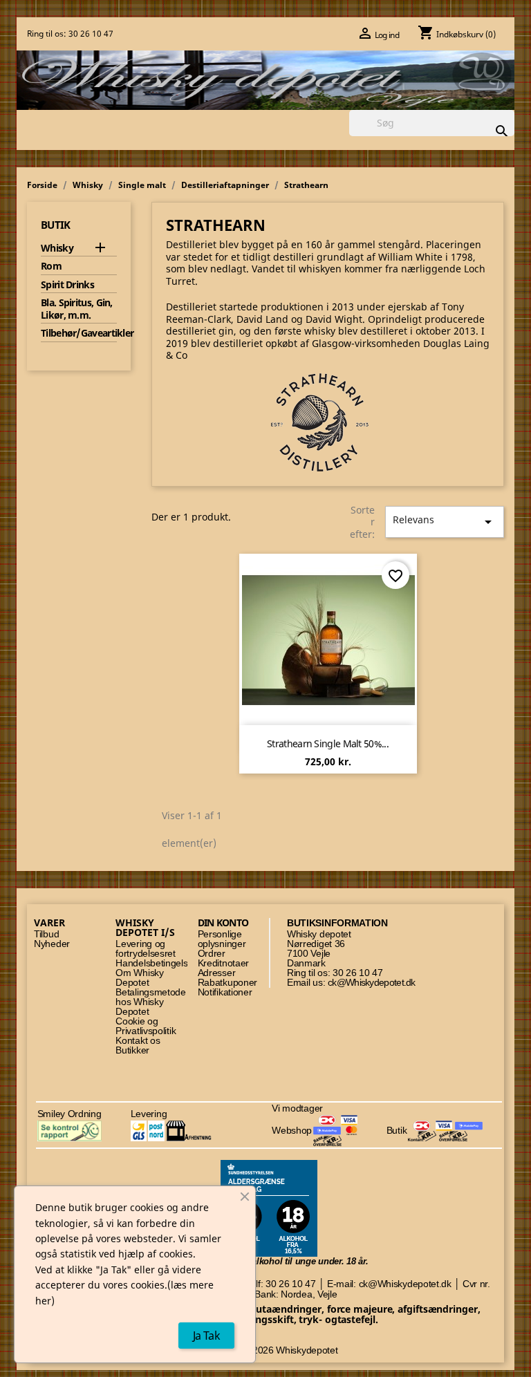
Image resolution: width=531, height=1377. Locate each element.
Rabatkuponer (227, 982)
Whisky (57, 248)
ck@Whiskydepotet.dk (372, 982)
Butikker (132, 1050)
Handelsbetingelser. (156, 963)
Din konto (223, 922)
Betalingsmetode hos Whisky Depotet (150, 1002)
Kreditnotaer (223, 963)
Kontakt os (137, 1041)
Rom (51, 266)
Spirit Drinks (67, 285)
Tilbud (46, 934)
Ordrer (211, 953)
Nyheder (52, 944)
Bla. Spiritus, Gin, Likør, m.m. (77, 309)
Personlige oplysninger (222, 939)
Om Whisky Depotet (139, 978)
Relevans (445, 521)
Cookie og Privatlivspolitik (145, 1026)
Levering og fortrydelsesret (145, 949)
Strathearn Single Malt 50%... (328, 743)
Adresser (217, 973)
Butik (56, 225)
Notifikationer (225, 992)
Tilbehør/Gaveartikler (79, 333)
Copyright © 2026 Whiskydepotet (268, 1350)
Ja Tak (206, 1335)
